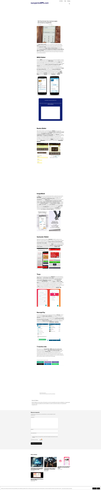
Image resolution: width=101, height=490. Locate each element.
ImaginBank (39, 197)
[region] (50, 488)
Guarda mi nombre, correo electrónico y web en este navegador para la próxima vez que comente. (45, 437)
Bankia (52, 139)
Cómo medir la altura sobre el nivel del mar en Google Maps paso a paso (49, 469)
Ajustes (94, 488)
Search (69, 4)
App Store (53, 74)
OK (98, 488)
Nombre (32, 429)
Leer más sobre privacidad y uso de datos (67, 488)
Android (55, 246)
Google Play (60, 140)
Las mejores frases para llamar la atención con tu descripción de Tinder (64, 467)
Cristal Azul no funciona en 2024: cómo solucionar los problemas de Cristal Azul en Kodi (37, 469)
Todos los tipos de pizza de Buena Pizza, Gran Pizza (37, 479)
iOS (59, 246)
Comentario (33, 417)
